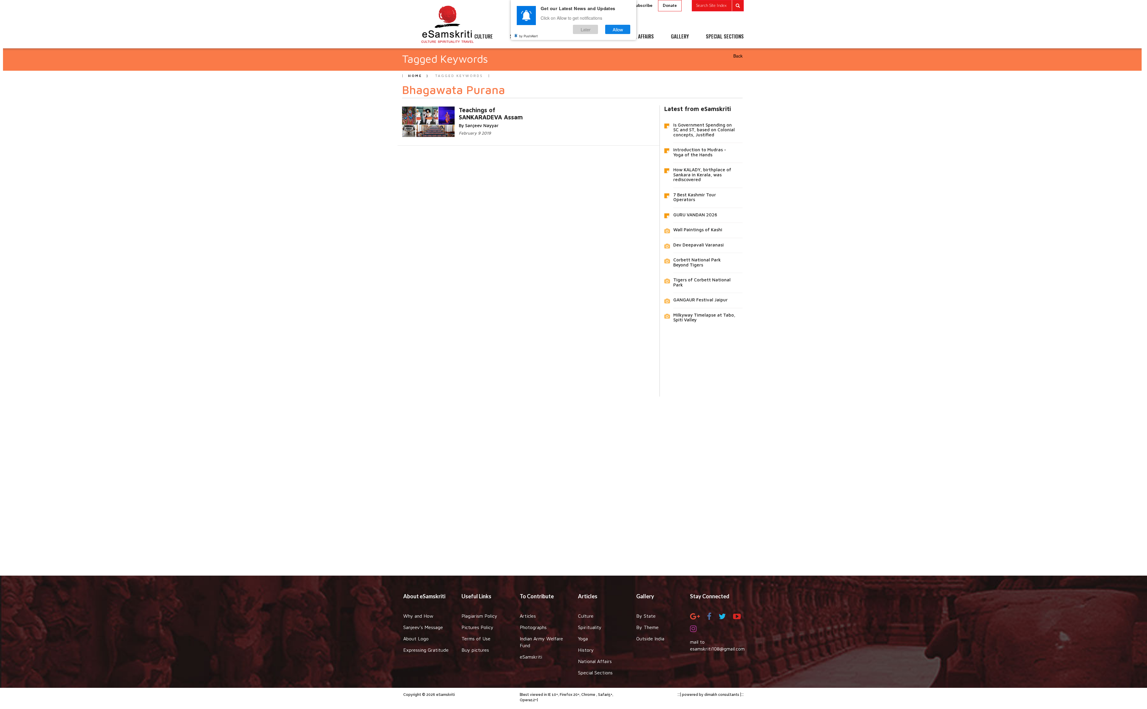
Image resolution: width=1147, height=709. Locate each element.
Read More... (495, 109)
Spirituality (590, 627)
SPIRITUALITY (523, 36)
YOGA (559, 36)
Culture (586, 616)
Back (738, 56)
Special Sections (595, 672)
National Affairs (595, 661)
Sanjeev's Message (423, 627)
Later (586, 29)
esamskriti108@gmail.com (717, 648)
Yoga (583, 638)
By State (646, 616)
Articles (528, 616)
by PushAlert (528, 35)
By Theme (647, 627)
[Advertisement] (573, 482)
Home (415, 75)
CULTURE (483, 36)
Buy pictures (475, 650)
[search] (717, 5)
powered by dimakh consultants (710, 695)
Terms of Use (475, 638)
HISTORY (591, 36)
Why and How (418, 616)
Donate (670, 5)
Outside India (650, 638)
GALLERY (680, 36)
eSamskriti (531, 656)
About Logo (416, 638)
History (586, 650)
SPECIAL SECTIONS (725, 36)
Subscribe (642, 5)
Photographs (533, 627)
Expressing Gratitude (426, 650)
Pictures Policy (477, 627)
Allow (618, 29)
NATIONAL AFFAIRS (635, 36)
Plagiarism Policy (479, 616)
